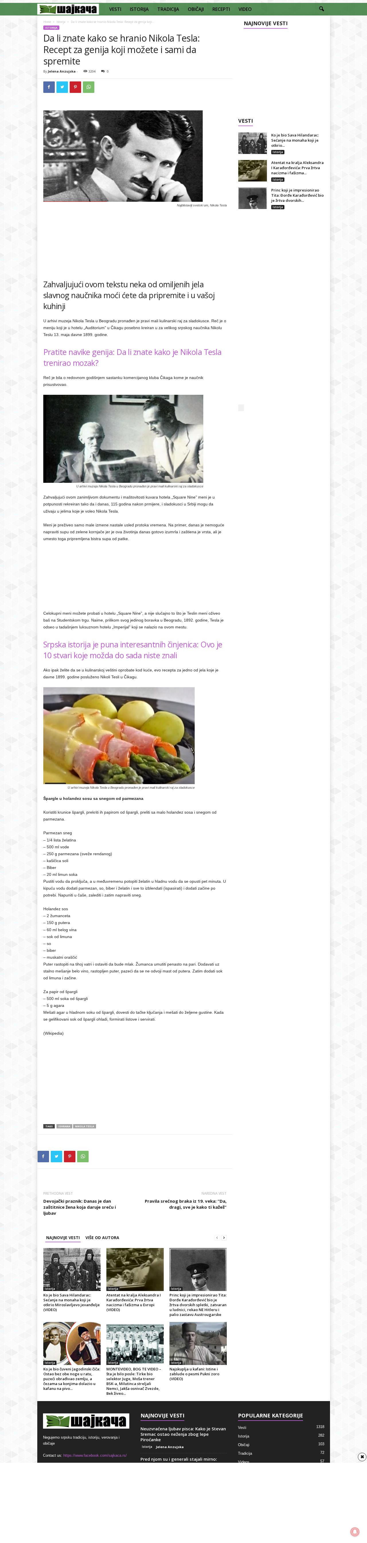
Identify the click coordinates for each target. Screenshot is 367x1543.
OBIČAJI (196, 9)
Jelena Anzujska (62, 71)
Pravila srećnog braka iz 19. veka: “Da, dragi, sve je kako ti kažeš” (186, 1204)
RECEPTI (221, 9)
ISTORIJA (139, 9)
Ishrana (64, 1126)
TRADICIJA (168, 9)
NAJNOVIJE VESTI (63, 1237)
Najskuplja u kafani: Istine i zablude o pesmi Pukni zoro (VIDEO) (194, 1373)
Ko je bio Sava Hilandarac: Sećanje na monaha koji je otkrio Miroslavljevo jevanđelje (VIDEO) (71, 1302)
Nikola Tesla (84, 1126)
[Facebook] (49, 87)
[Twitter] (62, 87)
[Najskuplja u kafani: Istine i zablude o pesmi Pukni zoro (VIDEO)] (198, 1343)
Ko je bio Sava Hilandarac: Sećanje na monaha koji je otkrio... (295, 140)
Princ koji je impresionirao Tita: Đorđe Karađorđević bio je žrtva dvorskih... (297, 195)
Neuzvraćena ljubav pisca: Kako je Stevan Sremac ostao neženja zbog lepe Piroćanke (183, 1434)
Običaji (243, 1445)
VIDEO (245, 9)
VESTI (115, 9)
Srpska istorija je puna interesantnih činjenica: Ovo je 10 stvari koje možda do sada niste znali (132, 650)
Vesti (242, 1427)
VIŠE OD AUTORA (102, 1237)
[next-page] (224, 1238)
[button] (321, 9)
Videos (243, 1462)
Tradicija (245, 1453)
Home (47, 22)
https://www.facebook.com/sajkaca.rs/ (95, 1455)
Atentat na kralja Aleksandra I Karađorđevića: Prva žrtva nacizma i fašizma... (297, 167)
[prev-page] (217, 1238)
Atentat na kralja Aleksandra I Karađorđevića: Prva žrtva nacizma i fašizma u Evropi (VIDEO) (133, 1302)
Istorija (60, 22)
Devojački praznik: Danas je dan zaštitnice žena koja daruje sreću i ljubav (79, 1207)
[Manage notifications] (355, 1531)
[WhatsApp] (88, 87)
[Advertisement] (135, 241)
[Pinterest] (75, 87)
